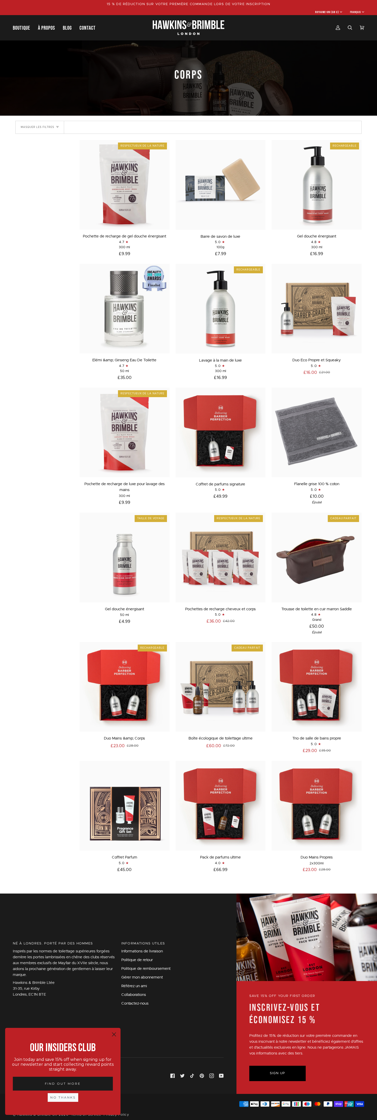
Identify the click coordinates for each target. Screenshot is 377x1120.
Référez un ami (134, 986)
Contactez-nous (134, 1003)
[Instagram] (211, 1075)
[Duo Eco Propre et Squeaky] (317, 309)
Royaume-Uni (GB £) (327, 12)
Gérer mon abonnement (142, 977)
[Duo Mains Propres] (317, 806)
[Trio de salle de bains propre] (317, 687)
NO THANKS (63, 1097)
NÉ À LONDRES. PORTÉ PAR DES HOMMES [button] (53, 943)
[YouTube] (221, 1075)
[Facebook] (172, 1075)
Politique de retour (137, 960)
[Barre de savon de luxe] (221, 185)
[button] (23, 27)
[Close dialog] (114, 1034)
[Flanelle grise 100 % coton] (317, 432)
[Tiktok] (192, 1075)
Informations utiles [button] (143, 943)
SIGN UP (277, 1073)
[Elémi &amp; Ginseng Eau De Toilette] (125, 309)
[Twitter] (182, 1075)
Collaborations (133, 995)
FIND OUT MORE (63, 1083)
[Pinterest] (202, 1075)
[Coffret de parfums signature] (221, 432)
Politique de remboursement (146, 969)
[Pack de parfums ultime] (221, 806)
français (355, 12)
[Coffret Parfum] (125, 806)
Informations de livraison (142, 951)
